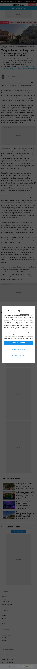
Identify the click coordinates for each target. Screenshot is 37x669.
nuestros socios (25, 314)
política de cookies (18, 329)
